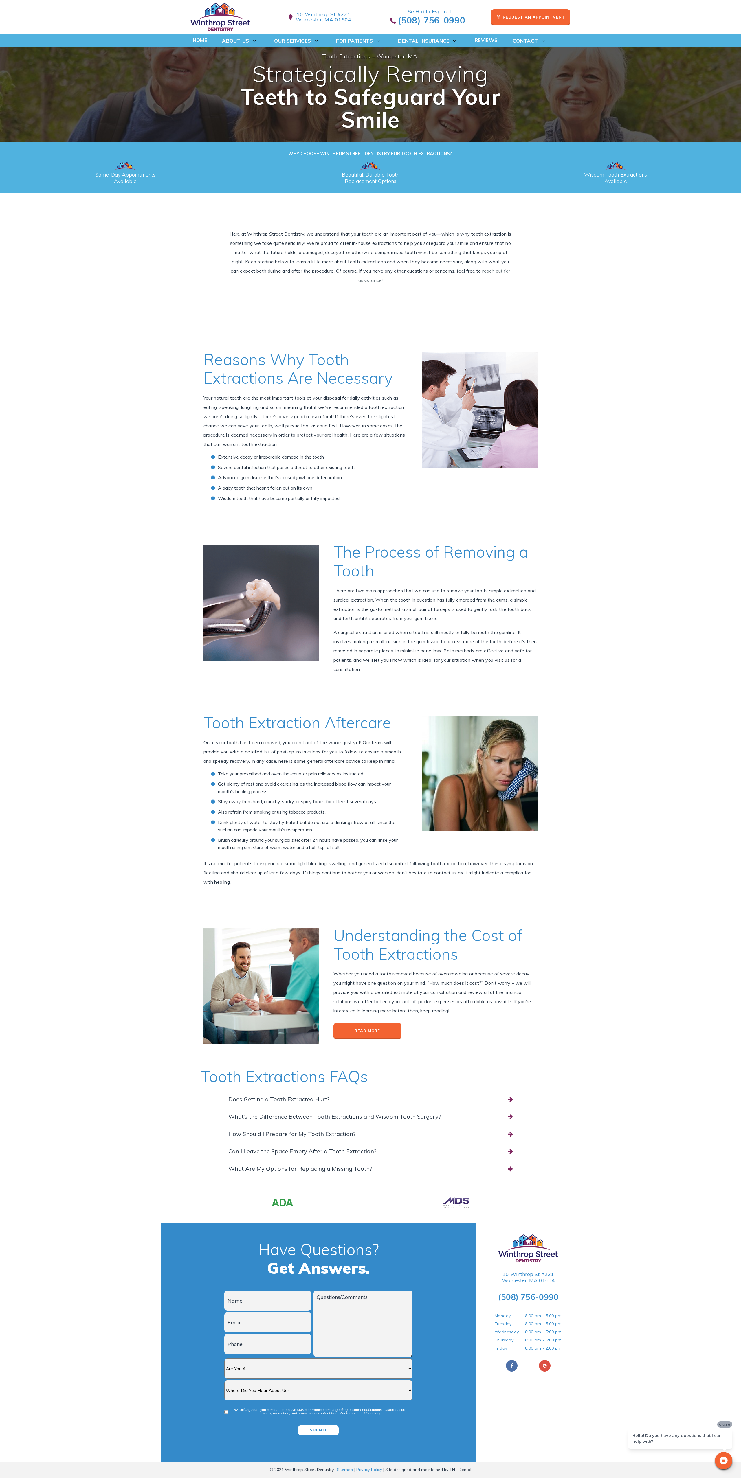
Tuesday (503, 1323)
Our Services (292, 41)
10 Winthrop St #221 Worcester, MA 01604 (528, 1277)
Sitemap (345, 1469)
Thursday (504, 1340)
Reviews (486, 40)
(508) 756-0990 (430, 20)
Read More (367, 1030)
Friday (501, 1348)
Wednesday (507, 1331)
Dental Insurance (424, 41)
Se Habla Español (429, 11)
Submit (318, 1430)
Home (200, 40)
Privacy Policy (369, 1469)
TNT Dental (460, 1469)
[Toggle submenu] (254, 40)
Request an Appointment (533, 17)
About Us (235, 41)
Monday (503, 1315)
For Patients (354, 41)
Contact (525, 41)
